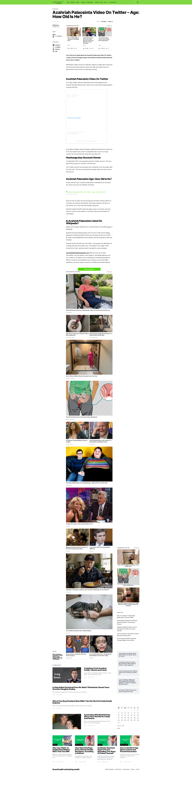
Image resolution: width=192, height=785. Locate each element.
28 (131, 720)
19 (125, 717)
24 (118, 720)
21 (131, 717)
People (55, 9)
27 (128, 720)
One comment (57, 21)
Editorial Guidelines (109, 769)
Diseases (83, 2)
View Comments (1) (89, 269)
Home (68, 2)
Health (77, 2)
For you (105, 2)
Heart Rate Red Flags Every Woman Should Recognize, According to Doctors (127, 622)
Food (101, 2)
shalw (53, 34)
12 (125, 715)
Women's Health (79, 744)
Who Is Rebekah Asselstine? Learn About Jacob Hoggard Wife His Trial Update (57, 657)
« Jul (118, 728)
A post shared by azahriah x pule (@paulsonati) (86, 141)
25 (122, 720)
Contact (138, 769)
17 (118, 717)
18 (122, 717)
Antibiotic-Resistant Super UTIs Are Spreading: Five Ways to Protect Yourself (127, 628)
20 (128, 717)
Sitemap (133, 769)
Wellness (73, 2)
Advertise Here (113, 2)
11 (121, 715)
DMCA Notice (118, 769)
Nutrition (97, 2)
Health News (90, 2)
